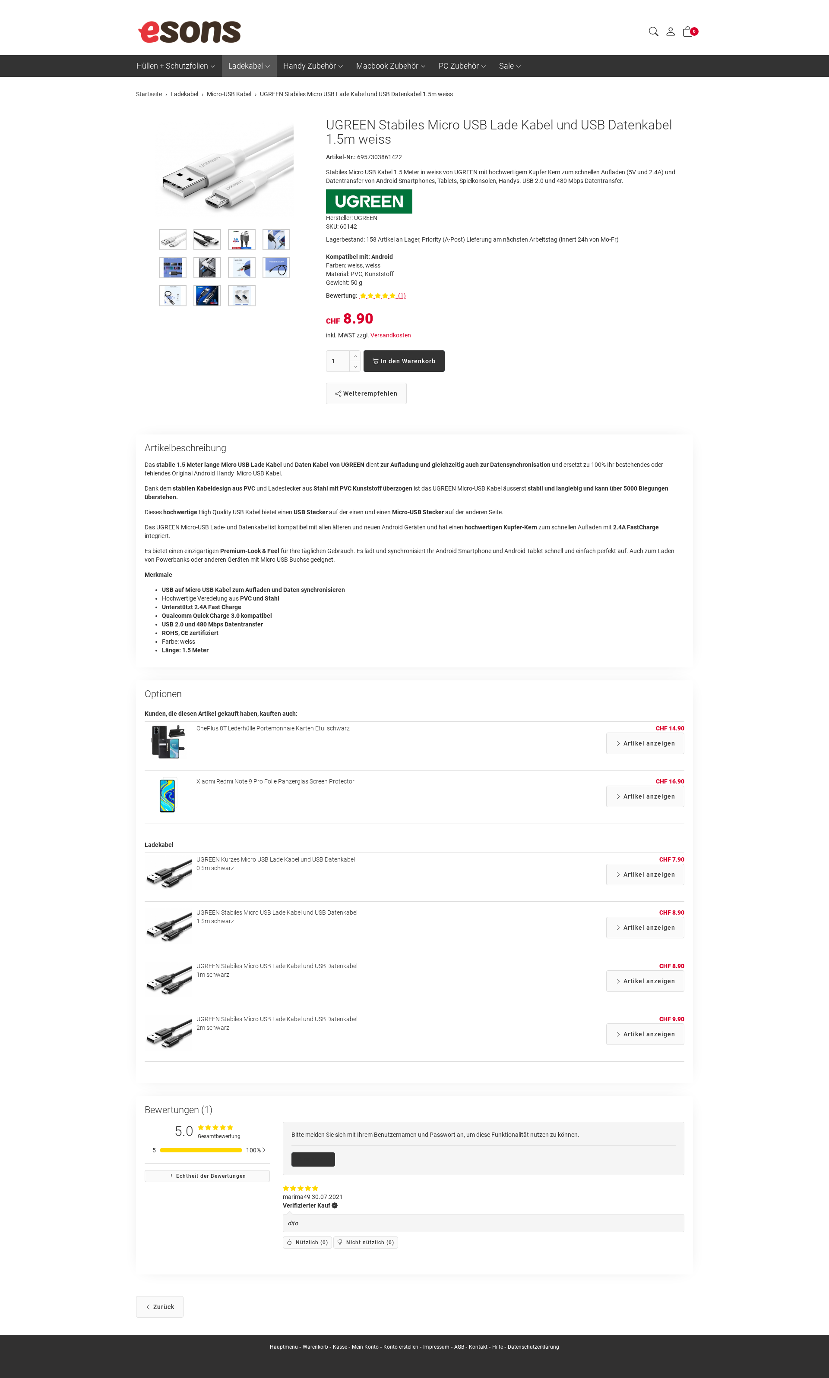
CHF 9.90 (671, 1019)
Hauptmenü (284, 1347)
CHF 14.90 (670, 728)
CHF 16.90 (670, 781)
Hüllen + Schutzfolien (172, 65)
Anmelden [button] (316, 1159)
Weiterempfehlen (370, 393)
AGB (459, 1347)
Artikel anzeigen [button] (648, 743)
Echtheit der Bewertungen (210, 1176)
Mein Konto (365, 1347)
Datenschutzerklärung (533, 1347)
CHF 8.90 (671, 912)
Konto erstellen (400, 1347)
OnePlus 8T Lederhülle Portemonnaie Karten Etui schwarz (273, 728)
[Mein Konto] (670, 33)
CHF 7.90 (671, 859)
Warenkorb (316, 1347)
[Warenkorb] (688, 33)
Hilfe (497, 1347)
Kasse (340, 1347)
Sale (506, 65)
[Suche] (653, 32)
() (311, 1243)
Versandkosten (390, 335)
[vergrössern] (224, 169)
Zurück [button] (163, 1306)
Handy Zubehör (309, 65)
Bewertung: (342, 295)
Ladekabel (245, 65)
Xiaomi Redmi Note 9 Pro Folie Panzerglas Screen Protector (275, 781)
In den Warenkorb (407, 361)
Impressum (436, 1347)
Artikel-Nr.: (341, 157)
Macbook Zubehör (387, 65)
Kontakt (478, 1347)
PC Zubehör (459, 65)
